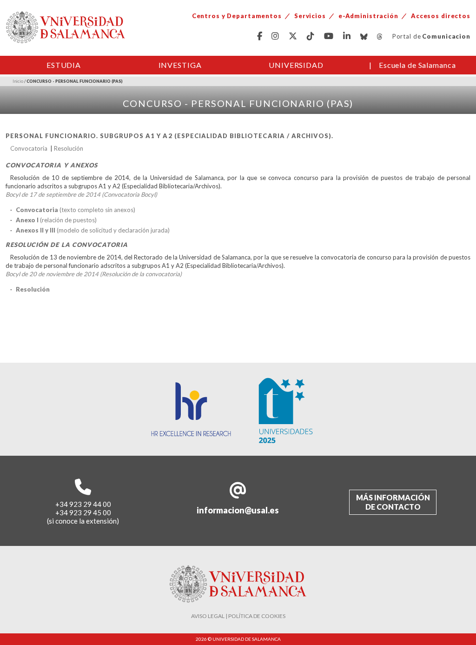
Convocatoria (28, 148)
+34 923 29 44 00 (83, 504)
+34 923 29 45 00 (83, 512)
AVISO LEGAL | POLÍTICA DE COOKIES (238, 615)
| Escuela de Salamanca (412, 64)
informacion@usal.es (238, 510)
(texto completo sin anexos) (75, 209)
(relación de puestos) (56, 220)
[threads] (380, 36)
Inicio (18, 81)
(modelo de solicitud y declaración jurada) (93, 230)
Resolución (68, 148)
